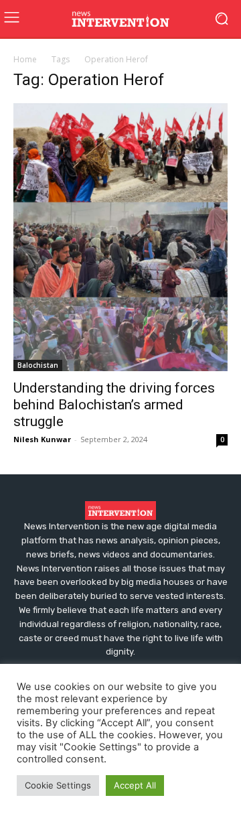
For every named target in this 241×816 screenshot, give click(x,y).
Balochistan (37, 365)
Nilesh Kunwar (42, 439)
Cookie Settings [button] (58, 785)
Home (25, 59)
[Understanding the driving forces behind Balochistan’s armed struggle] (120, 237)
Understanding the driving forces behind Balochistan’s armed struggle (114, 404)
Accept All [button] (135, 785)
